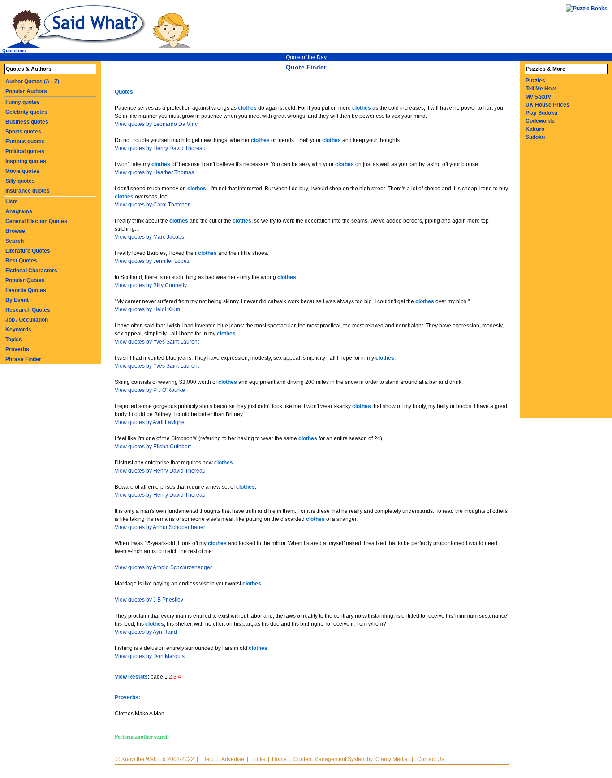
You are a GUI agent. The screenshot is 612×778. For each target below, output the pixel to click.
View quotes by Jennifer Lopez (152, 261)
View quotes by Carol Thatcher (152, 205)
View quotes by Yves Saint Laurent (157, 342)
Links (258, 759)
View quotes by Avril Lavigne (150, 422)
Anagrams (18, 211)
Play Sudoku (541, 113)
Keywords (18, 330)
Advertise (232, 759)
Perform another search (142, 737)
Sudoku (535, 137)
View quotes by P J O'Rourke (150, 390)
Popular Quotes (25, 280)
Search (14, 241)
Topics (13, 339)
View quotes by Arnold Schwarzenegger (163, 567)
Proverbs (17, 349)
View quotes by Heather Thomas (154, 172)
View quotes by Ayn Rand (146, 632)
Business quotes (26, 122)
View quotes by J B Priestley (149, 600)
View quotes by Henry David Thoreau (160, 148)
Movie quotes (22, 171)
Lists (11, 201)
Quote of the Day (306, 57)
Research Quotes (27, 310)
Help (208, 759)
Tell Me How (541, 89)
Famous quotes (25, 141)
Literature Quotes (27, 251)
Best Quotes (21, 261)
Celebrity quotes (26, 112)
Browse (15, 231)
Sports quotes (23, 132)
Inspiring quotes (25, 161)
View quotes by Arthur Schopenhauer (160, 527)
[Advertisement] (560, 283)
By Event (17, 300)
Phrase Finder (23, 359)
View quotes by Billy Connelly (151, 285)
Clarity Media (391, 759)
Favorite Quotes (25, 290)
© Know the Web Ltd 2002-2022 (155, 759)
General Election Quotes (36, 221)
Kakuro (535, 129)
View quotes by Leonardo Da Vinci (157, 124)
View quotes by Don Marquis (150, 656)
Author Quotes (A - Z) (32, 81)
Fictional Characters (31, 270)
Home (279, 759)
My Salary (538, 97)
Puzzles (535, 80)
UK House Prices (547, 105)
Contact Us (430, 759)
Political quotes (24, 151)
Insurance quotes (27, 191)
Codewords (540, 121)
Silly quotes (20, 181)
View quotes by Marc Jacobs (149, 237)
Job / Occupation (26, 320)
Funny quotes (22, 102)
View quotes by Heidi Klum (147, 309)
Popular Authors (26, 91)
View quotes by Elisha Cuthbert (153, 446)
